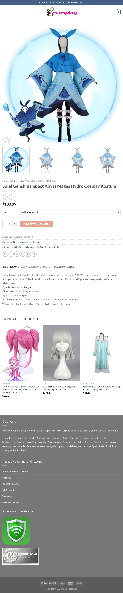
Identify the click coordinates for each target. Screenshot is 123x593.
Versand (6, 477)
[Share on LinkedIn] (34, 254)
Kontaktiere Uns (11, 483)
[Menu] (4, 12)
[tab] (10, 267)
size (4, 212)
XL (54, 247)
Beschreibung (10, 267)
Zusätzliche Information (36, 267)
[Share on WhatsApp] (5, 254)
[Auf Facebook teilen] (11, 254)
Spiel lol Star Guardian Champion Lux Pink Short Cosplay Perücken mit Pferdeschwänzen (20, 389)
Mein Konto (9, 490)
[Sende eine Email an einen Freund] (22, 254)
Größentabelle (10, 502)
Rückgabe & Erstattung (15, 471)
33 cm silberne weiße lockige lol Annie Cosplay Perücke (59, 388)
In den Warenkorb (36, 223)
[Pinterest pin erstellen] (28, 254)
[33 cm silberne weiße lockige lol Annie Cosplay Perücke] (61, 353)
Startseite (8, 181)
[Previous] (9, 85)
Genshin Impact (47, 181)
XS (58, 247)
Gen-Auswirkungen (21, 287)
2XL (16, 247)
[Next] (114, 85)
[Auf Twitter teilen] (17, 254)
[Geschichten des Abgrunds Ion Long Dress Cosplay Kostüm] (102, 353)
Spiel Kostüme (26, 181)
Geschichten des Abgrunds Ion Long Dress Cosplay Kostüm (102, 388)
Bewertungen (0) (64, 267)
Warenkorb (8, 496)
